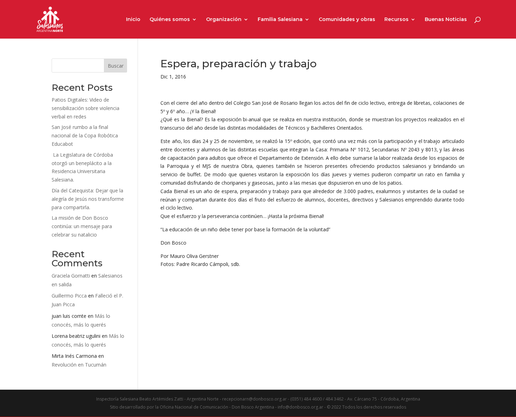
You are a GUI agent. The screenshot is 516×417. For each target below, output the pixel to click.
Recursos (396, 19)
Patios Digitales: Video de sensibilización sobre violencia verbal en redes (85, 108)
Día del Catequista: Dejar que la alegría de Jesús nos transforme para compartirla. (88, 199)
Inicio (133, 19)
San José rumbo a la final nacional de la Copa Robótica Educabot (85, 135)
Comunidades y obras (347, 19)
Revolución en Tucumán (79, 364)
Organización (224, 19)
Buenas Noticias (446, 19)
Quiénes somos (170, 19)
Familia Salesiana (280, 19)
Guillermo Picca (69, 295)
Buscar (116, 65)
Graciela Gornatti (71, 275)
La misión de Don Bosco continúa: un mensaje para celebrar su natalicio (82, 226)
